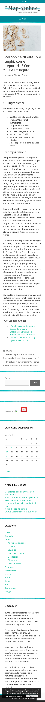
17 (7, 456)
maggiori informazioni (16, 696)
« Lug (7, 471)
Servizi (8, 581)
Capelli (11, 546)
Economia (9, 567)
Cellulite (12, 550)
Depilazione (13, 557)
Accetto (31, 696)
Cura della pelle (16, 553)
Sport (7, 584)
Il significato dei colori (16, 509)
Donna (8, 539)
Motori (8, 574)
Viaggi (8, 591)
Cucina (9, 351)
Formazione (10, 570)
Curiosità (9, 536)
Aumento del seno (17, 543)
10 (7, 452)
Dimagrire (12, 560)
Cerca (7, 378)
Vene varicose (14, 563)
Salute (8, 577)
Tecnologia (10, 588)
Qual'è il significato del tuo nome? (22, 512)
